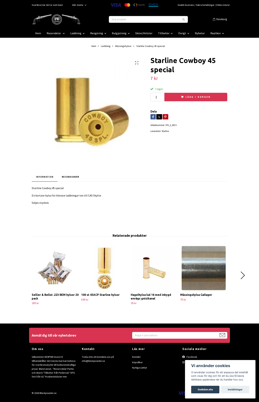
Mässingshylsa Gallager (196, 294)
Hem (38, 33)
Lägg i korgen (198, 96)
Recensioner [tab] (70, 176)
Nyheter (200, 33)
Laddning (75, 33)
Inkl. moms (78, 5)
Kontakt (136, 356)
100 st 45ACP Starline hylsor (100, 294)
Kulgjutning (119, 33)
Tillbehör (163, 33)
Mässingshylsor (123, 46)
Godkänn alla (205, 389)
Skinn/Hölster (143, 33)
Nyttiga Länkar (139, 367)
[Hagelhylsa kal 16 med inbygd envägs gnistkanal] (154, 268)
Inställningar (235, 389)
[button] (242, 275)
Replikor (215, 33)
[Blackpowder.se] (81, 19)
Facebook (191, 356)
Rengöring (96, 33)
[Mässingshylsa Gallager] (203, 268)
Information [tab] (44, 176)
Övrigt (182, 33)
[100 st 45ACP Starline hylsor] (104, 268)
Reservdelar (54, 33)
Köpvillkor (137, 362)
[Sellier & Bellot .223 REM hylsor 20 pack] (55, 268)
